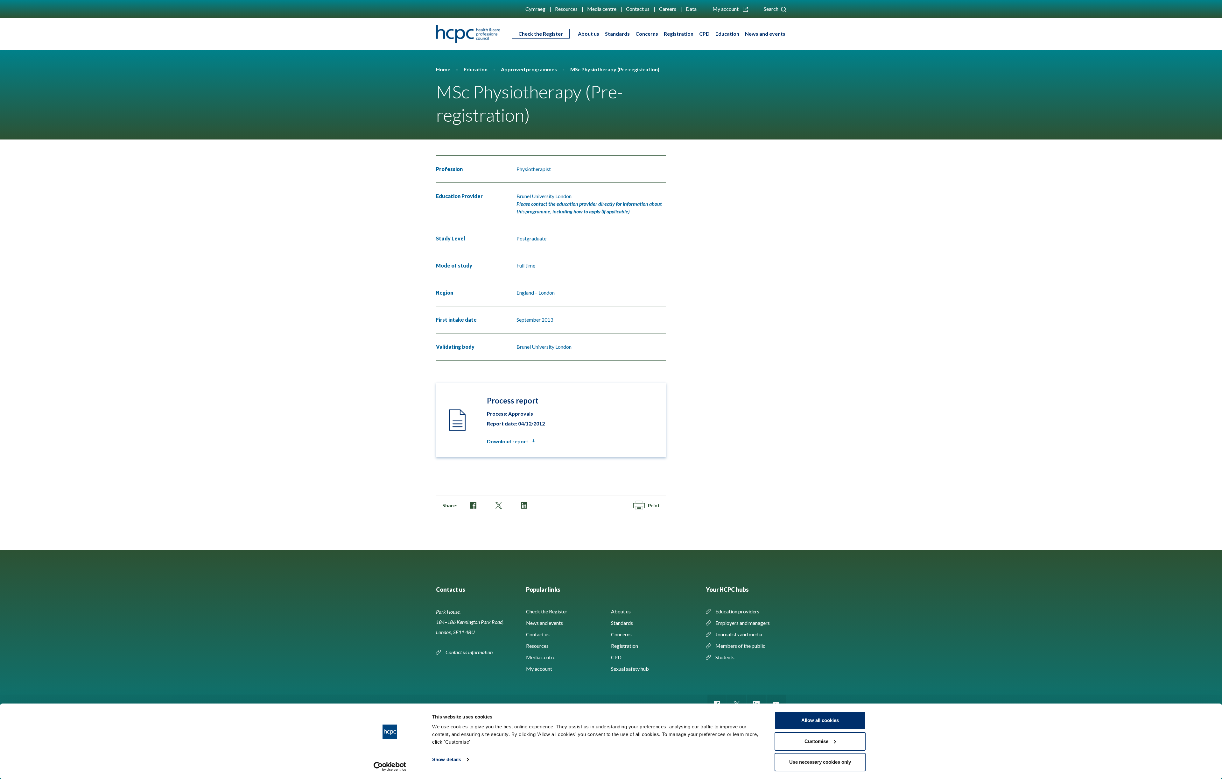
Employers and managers (742, 623)
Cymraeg (535, 9)
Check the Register (540, 34)
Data (691, 9)
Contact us (638, 9)
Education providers (737, 611)
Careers (667, 9)
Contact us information (470, 652)
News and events (765, 34)
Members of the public (740, 646)
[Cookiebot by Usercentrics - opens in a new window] (390, 766)
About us (588, 34)
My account (726, 9)
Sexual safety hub (630, 669)
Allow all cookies (820, 720)
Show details (446, 759)
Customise (816, 741)
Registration (678, 34)
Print (654, 505)
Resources (566, 9)
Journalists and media (738, 634)
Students (724, 657)
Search (771, 9)
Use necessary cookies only (820, 762)
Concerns (647, 34)
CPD (704, 34)
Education (727, 34)
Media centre (601, 9)
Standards (617, 34)
